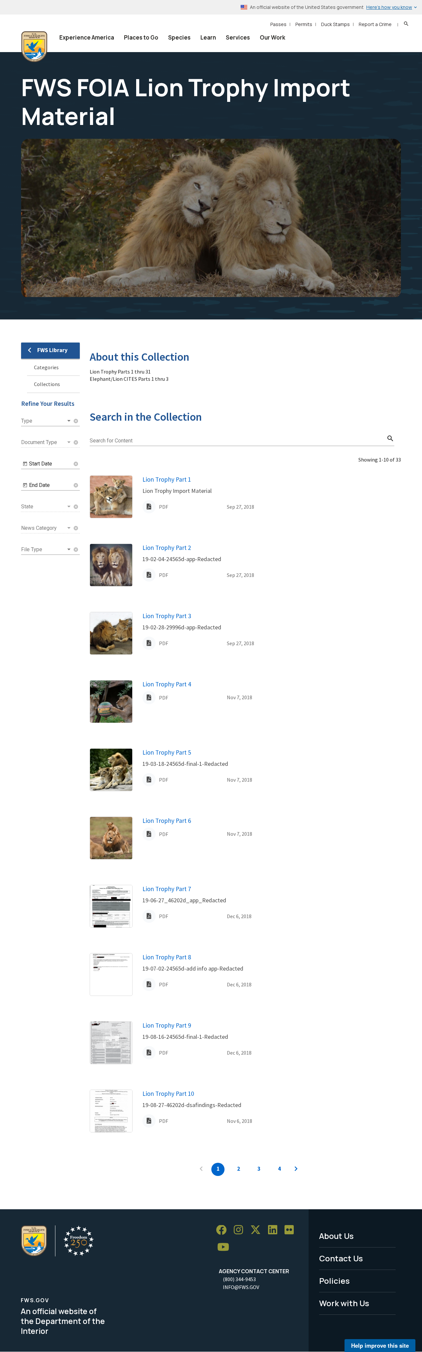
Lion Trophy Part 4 (166, 684)
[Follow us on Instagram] (241, 1230)
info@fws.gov (241, 1287)
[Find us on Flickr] (291, 1230)
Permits (303, 24)
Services (238, 37)
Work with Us (344, 1303)
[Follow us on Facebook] (223, 1230)
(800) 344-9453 (239, 1279)
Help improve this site (380, 1345)
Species (179, 37)
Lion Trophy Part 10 (168, 1093)
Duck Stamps (335, 24)
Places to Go (141, 37)
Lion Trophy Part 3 (166, 616)
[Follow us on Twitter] (257, 1230)
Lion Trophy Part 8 (166, 957)
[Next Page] (296, 1169)
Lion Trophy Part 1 (166, 479)
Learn (208, 37)
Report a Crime (375, 24)
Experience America (86, 37)
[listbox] (46, 421)
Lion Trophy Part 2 (166, 548)
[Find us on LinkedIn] (275, 1230)
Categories (46, 367)
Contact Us (341, 1258)
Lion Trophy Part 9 (166, 1025)
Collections (47, 384)
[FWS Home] (34, 47)
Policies (334, 1280)
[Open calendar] (25, 464)
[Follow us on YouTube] (225, 1247)
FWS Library (52, 350)
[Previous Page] (201, 1169)
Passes (278, 24)
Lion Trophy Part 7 (166, 889)
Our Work (272, 37)
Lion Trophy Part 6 (166, 821)
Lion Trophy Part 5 (166, 752)
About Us (336, 1235)
